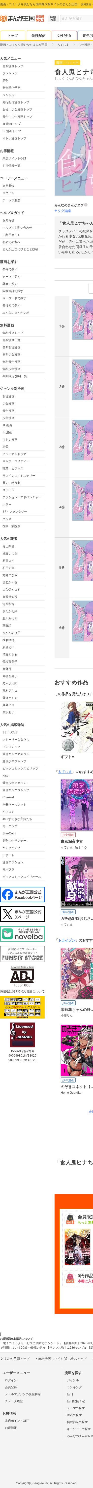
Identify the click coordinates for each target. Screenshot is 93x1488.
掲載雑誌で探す (12, 291)
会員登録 (8, 186)
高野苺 (6, 669)
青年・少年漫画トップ (17, 116)
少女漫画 (8, 403)
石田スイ (8, 561)
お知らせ (8, 220)
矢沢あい (8, 712)
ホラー (6, 504)
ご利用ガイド (11, 235)
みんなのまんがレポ (15, 312)
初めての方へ (11, 242)
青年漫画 (8, 410)
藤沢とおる (9, 698)
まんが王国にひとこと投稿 (20, 249)
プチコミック (11, 747)
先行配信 (38, 36)
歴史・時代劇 (11, 483)
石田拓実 (8, 568)
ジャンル (8, 95)
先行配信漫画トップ (15, 102)
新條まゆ (8, 647)
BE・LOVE (9, 732)
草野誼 (6, 625)
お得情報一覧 (11, 165)
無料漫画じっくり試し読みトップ (62, 1359)
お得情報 (11, 1428)
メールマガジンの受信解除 (23, 1394)
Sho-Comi (9, 833)
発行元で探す (11, 305)
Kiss (5, 775)
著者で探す (9, 284)
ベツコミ (8, 812)
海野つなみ (9, 575)
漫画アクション (12, 862)
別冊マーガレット (14, 804)
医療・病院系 (11, 526)
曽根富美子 (9, 662)
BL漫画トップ (11, 131)
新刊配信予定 (11, 88)
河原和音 (8, 604)
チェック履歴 (11, 200)
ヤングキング (11, 848)
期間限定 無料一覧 (14, 376)
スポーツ (8, 490)
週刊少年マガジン (14, 783)
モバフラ (8, 869)
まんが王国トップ (17, 1359)
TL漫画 (7, 425)
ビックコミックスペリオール (21, 876)
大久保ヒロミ (11, 589)
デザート (8, 855)
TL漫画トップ (11, 124)
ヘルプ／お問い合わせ (17, 227)
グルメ (6, 519)
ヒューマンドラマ (14, 454)
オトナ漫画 (9, 439)
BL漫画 (7, 432)
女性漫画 (8, 396)
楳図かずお (9, 582)
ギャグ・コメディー (15, 461)
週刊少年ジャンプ (14, 761)
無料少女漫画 (11, 354)
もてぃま (65, 772)
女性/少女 (64, 36)
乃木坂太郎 (9, 683)
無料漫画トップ (12, 66)
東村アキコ (9, 690)
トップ (12, 36)
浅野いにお (9, 553)
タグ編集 (64, 211)
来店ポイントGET (14, 158)
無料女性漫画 (11, 347)
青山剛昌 (8, 546)
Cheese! (8, 797)
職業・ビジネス (12, 468)
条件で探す (9, 269)
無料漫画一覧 (11, 340)
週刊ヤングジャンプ (15, 790)
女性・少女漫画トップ (17, 109)
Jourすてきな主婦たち (17, 819)
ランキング (9, 73)
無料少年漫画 (11, 369)
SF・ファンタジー (14, 511)
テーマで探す (11, 276)
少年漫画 (8, 418)
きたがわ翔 (9, 611)
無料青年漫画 (11, 361)
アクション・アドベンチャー (21, 497)
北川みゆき (9, 618)
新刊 (5, 80)
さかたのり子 (11, 633)
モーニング (9, 826)
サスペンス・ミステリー (18, 475)
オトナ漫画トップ (14, 138)
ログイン (8, 193)
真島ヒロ (8, 705)
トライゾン (66, 940)
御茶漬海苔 (9, 597)
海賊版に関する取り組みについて (22, 991)
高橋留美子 (9, 676)
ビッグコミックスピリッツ (20, 768)
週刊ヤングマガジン (15, 754)
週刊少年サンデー (14, 840)
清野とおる (9, 654)
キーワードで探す (14, 298)
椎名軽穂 (8, 640)
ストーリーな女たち (15, 739)
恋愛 (5, 447)
